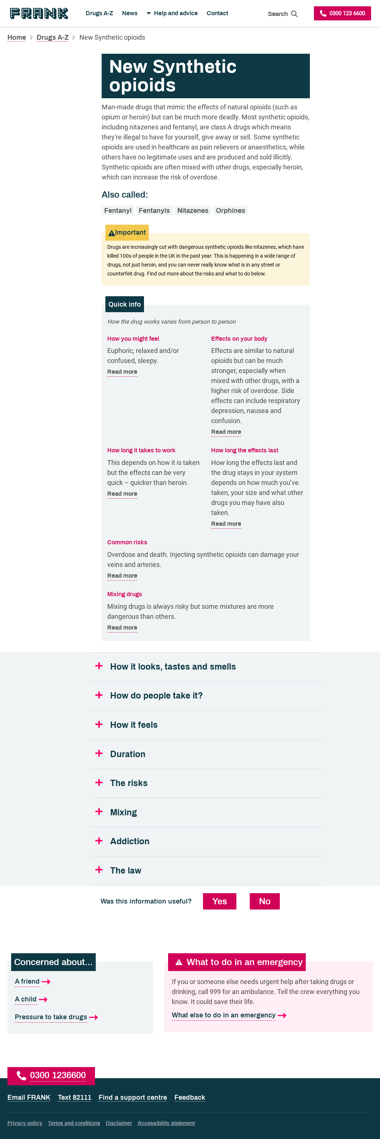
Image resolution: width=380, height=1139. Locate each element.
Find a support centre (133, 1097)
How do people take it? (156, 695)
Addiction (130, 841)
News (130, 13)
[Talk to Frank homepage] (38, 13)
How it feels (134, 725)
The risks (129, 783)
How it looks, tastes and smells (173, 666)
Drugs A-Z (99, 13)
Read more (122, 371)
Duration (127, 754)
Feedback (189, 1097)
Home (16, 37)
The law (125, 870)
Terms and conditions (74, 1123)
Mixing (123, 812)
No (265, 901)
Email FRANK (28, 1097)
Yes (219, 901)
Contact (217, 13)
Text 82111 (74, 1097)
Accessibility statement (166, 1123)
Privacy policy (24, 1123)
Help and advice (176, 13)
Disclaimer (119, 1123)
